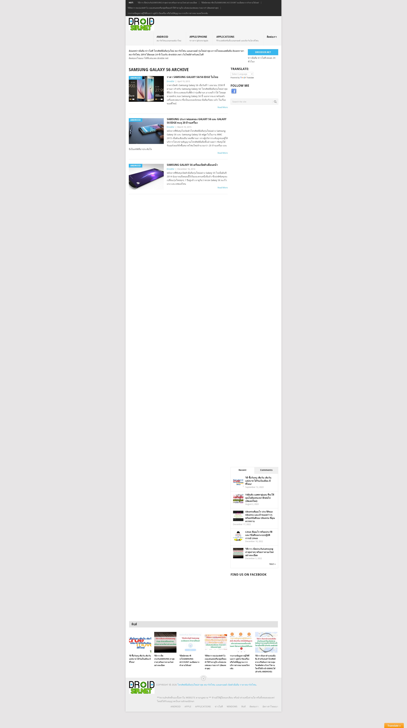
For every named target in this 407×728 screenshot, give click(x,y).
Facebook (233, 91)
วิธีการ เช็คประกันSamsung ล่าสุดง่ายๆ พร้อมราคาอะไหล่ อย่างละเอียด (167, 3)
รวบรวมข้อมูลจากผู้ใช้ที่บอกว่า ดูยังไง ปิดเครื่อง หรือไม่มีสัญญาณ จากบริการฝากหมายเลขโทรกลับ (168, 13)
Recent (242, 470)
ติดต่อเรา (272, 36)
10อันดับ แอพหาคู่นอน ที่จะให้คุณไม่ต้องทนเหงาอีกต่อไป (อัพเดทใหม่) (259, 497)
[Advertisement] (254, 163)
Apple (188, 706)
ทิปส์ (243, 706)
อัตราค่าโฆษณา (270, 706)
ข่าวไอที (219, 706)
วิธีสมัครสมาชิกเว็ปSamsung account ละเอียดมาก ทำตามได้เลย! (230, 3)
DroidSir (170, 81)
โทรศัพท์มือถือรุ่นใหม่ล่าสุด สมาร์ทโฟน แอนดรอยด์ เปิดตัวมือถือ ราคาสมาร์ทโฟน (216, 684)
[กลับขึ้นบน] (203, 678)
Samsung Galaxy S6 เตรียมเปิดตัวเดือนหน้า (192, 164)
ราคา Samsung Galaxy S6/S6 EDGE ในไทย (192, 77)
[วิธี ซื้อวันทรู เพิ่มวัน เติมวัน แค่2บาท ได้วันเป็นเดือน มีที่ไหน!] (140, 642)
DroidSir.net (263, 52)
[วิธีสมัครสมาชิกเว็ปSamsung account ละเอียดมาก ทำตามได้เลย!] (190, 642)
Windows (232, 706)
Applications (237, 38)
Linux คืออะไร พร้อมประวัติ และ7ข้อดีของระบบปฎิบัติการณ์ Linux (258, 535)
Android (169, 38)
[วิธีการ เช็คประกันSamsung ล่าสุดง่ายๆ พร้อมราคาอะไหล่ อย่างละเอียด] (165, 642)
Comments (266, 470)
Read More (223, 107)
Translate (250, 78)
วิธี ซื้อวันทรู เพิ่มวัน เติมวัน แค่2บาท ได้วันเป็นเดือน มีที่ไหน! (258, 480)
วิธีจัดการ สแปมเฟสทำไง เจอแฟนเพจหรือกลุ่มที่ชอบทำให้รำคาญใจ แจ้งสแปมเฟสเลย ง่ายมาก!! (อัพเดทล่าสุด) (173, 8)
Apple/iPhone (199, 38)
